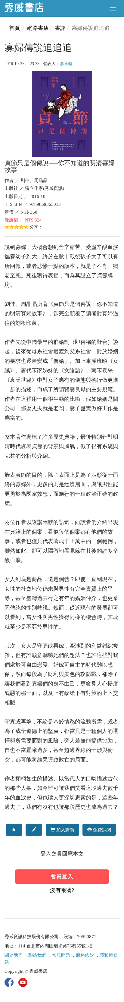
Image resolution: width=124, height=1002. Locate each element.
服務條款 (85, 955)
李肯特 (66, 63)
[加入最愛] (14, 829)
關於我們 (14, 955)
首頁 (14, 28)
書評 (60, 28)
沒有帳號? (62, 890)
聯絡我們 (37, 955)
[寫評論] (34, 829)
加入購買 (64, 829)
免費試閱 (101, 829)
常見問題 (61, 955)
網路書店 (38, 28)
